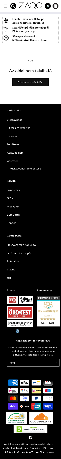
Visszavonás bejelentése (25, 168)
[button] (13, 6)
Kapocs (11, 222)
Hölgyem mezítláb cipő (21, 244)
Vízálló (11, 269)
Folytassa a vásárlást (30, 82)
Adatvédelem (15, 152)
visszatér (12, 160)
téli (9, 277)
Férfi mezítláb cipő (18, 253)
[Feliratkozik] (55, 363)
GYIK (10, 198)
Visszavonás (14, 119)
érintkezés (13, 189)
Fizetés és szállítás (18, 127)
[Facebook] (30, 438)
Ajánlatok (13, 261)
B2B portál (14, 214)
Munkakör (13, 206)
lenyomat (13, 136)
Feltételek (13, 144)
